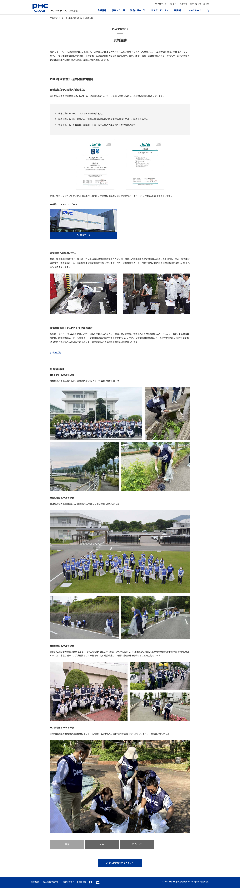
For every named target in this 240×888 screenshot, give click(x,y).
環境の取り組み (75, 18)
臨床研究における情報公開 (74, 882)
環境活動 (56, 353)
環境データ (85, 235)
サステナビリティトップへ (121, 863)
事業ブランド (118, 10)
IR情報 (177, 10)
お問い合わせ (195, 4)
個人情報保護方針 (51, 882)
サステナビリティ (160, 10)
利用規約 (35, 882)
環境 (67, 844)
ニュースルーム (194, 10)
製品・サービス (138, 10)
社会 (102, 844)
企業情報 (102, 10)
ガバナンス (137, 844)
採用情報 (183, 4)
